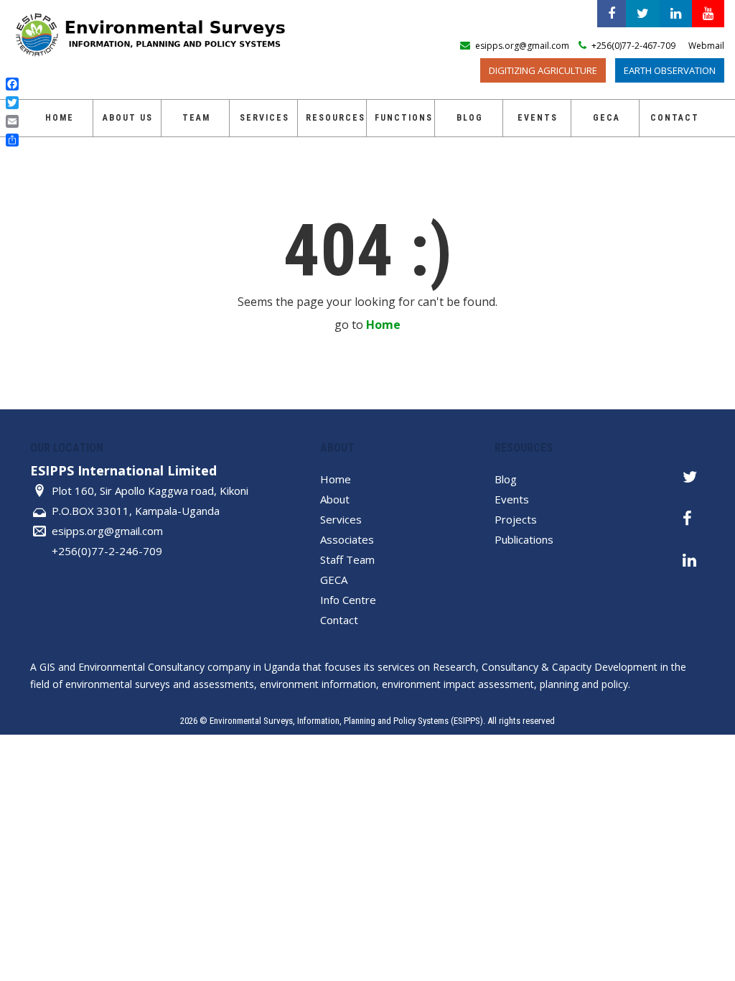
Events (538, 118)
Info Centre (348, 599)
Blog (470, 118)
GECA (333, 579)
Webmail (706, 45)
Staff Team (347, 559)
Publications (524, 539)
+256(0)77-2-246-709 (107, 551)
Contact (674, 118)
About (335, 499)
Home (59, 118)
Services (264, 118)
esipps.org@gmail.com (107, 531)
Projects (516, 519)
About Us (128, 118)
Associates (347, 539)
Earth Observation (670, 70)
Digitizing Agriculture (543, 70)
